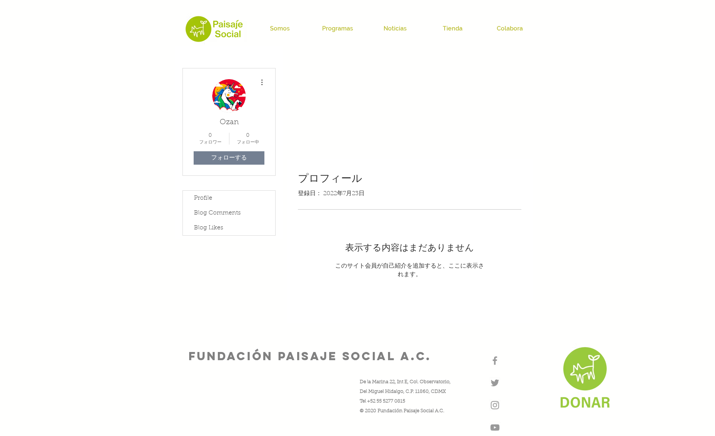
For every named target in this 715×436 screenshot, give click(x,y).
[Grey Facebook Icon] (494, 360)
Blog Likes (208, 228)
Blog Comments (217, 213)
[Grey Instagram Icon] (494, 405)
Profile (203, 198)
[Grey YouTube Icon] (494, 427)
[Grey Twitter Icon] (494, 382)
